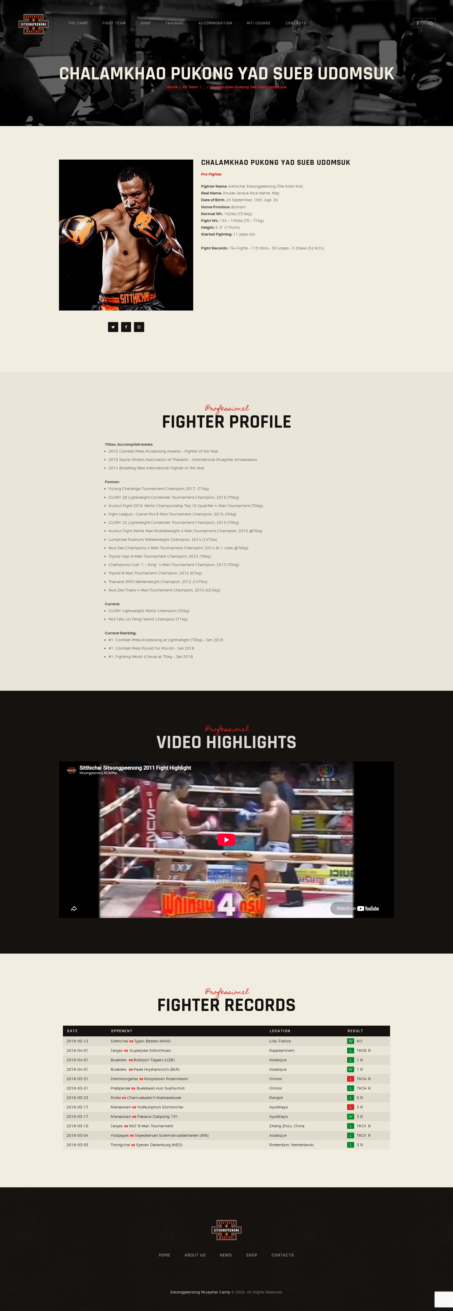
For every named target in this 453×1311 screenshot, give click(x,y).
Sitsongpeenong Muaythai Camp (200, 1292)
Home (172, 87)
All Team (190, 87)
